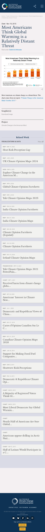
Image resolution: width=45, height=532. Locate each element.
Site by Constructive (22, 514)
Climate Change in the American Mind (14, 125)
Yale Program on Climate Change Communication (11, 6)
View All (40, 141)
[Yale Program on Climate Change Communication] (22, 501)
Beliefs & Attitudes (15, 50)
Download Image (7, 114)
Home (3, 16)
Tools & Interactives (12, 16)
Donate (22, 529)
